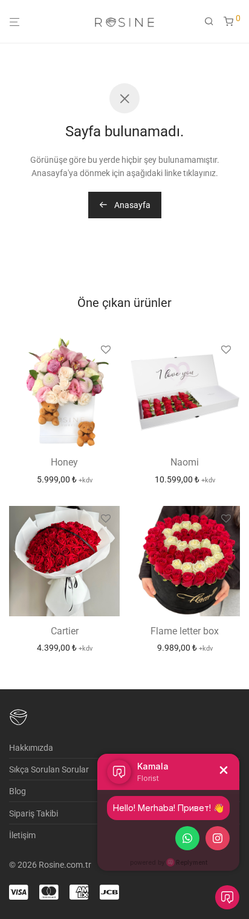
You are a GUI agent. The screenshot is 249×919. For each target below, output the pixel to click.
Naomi (184, 462)
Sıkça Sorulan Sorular (49, 769)
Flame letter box (184, 631)
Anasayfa (131, 205)
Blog (17, 791)
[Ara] (214, 22)
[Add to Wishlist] (106, 350)
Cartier (65, 631)
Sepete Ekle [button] (65, 479)
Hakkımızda (31, 748)
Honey (64, 462)
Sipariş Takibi (33, 813)
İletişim (22, 835)
